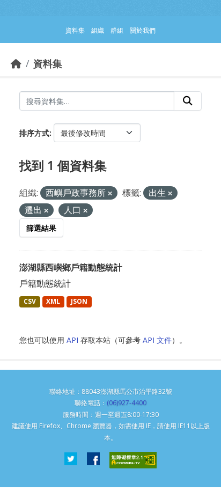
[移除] (110, 193)
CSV (30, 301)
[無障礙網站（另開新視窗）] (133, 460)
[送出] (188, 101)
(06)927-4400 (126, 402)
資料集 (47, 63)
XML (53, 301)
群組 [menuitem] (116, 30)
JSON (79, 301)
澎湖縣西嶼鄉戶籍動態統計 (70, 267)
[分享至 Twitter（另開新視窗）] (71, 460)
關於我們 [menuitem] (143, 30)
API (72, 340)
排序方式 (34, 133)
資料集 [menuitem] (75, 30)
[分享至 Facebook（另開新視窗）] (93, 460)
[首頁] (16, 63)
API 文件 (157, 340)
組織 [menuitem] (97, 30)
